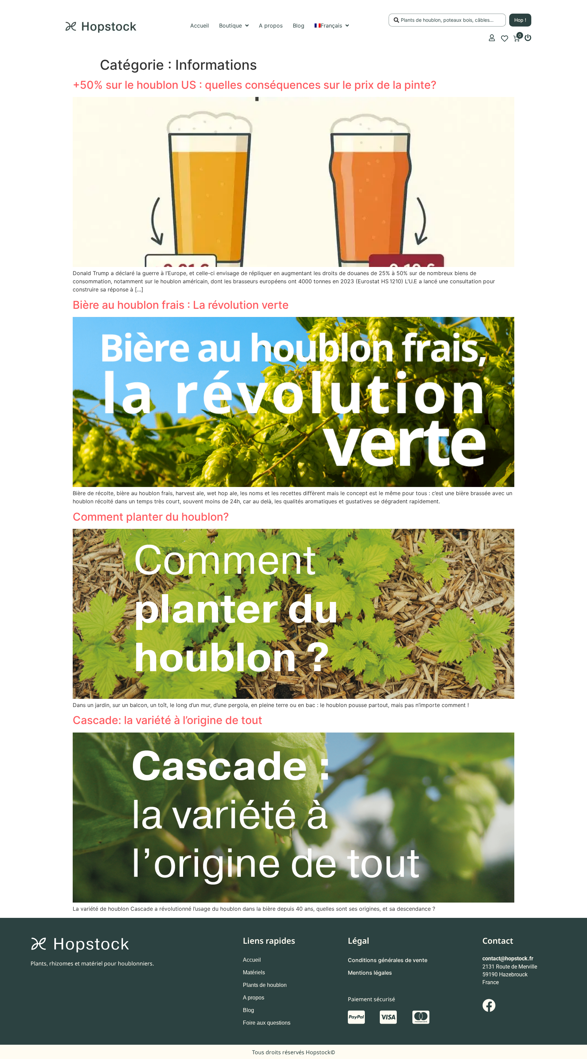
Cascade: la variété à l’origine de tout (167, 720)
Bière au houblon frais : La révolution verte (181, 305)
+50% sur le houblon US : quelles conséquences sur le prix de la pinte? (256, 84)
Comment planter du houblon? (151, 516)
